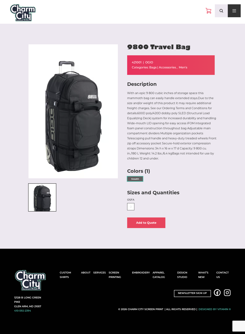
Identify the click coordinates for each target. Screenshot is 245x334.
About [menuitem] (85, 273)
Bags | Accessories (162, 67)
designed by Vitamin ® (215, 309)
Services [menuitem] (99, 273)
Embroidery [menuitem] (141, 273)
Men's (183, 67)
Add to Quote (146, 222)
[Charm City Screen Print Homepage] (22, 14)
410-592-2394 (22, 311)
